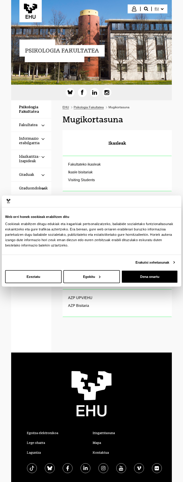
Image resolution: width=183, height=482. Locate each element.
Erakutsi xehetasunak (152, 262)
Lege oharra (36, 443)
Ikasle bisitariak (80, 172)
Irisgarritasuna (104, 433)
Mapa (97, 443)
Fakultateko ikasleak (84, 164)
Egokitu (89, 276)
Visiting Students (81, 180)
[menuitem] (159, 8)
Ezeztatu (33, 276)
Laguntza (34, 452)
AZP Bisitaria (78, 306)
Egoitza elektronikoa (42, 433)
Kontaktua (101, 452)
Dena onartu (149, 276)
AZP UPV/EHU (80, 298)
